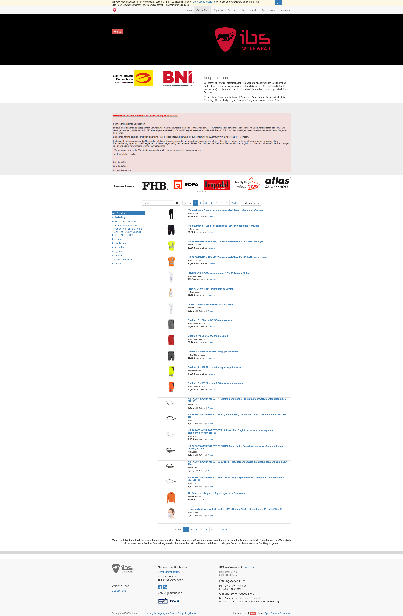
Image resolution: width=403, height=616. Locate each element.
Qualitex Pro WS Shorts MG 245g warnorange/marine (216, 383)
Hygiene (118, 251)
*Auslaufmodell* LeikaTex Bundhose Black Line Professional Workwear (226, 209)
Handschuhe (120, 243)
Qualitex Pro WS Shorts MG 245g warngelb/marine (214, 367)
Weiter (234, 202)
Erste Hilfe (117, 255)
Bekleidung (119, 217)
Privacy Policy (176, 613)
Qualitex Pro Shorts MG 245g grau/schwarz (211, 320)
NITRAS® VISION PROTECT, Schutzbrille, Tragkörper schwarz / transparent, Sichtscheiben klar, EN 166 (236, 478)
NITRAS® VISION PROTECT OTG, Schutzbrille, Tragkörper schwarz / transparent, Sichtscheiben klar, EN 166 (231, 431)
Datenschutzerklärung (204, 1)
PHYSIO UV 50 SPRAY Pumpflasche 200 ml (210, 288)
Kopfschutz (119, 247)
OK (278, 2)
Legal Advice (191, 613)
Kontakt (117, 31)
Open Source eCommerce (277, 613)
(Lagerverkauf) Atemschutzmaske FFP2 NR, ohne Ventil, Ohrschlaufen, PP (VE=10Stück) (235, 509)
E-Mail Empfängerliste (169, 571)
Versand (212, 216)
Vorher (187, 202)
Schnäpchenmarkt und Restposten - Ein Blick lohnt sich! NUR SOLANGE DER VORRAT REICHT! (128, 230)
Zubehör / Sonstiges (122, 259)
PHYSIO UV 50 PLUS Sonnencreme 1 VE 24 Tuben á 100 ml (219, 272)
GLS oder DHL (119, 590)
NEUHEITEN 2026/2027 (124, 221)
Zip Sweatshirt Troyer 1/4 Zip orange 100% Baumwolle (216, 493)
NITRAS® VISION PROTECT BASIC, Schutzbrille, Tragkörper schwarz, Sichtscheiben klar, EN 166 (237, 415)
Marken (118, 263)
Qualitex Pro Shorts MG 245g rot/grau (208, 335)
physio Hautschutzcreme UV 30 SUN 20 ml (210, 304)
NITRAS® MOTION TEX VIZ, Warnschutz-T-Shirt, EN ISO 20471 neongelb (226, 241)
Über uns (249, 567)
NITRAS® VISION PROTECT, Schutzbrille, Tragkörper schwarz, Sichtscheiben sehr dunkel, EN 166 (237, 463)
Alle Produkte (118, 213)
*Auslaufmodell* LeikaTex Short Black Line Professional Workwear (223, 225)
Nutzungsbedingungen (156, 613)
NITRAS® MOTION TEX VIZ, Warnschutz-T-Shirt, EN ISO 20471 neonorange (227, 257)
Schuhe (118, 239)
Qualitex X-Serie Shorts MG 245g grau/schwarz (213, 351)
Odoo (253, 613)
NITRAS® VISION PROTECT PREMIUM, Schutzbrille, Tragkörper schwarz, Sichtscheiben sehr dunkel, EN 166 (237, 447)
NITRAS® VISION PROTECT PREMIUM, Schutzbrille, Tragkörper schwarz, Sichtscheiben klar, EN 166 (237, 400)
